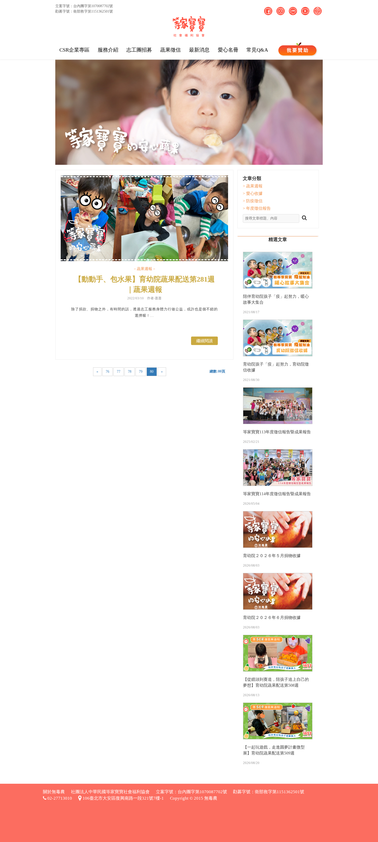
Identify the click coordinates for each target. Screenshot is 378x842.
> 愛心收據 (253, 193)
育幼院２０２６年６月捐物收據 (272, 617)
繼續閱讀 (204, 341)
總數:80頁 (217, 371)
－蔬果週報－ (144, 269)
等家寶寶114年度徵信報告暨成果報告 (277, 494)
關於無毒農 (54, 791)
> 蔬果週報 (253, 186)
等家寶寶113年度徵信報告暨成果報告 (277, 432)
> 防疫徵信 (253, 201)
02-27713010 (59, 798)
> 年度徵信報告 (257, 208)
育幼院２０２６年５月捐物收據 (272, 555)
